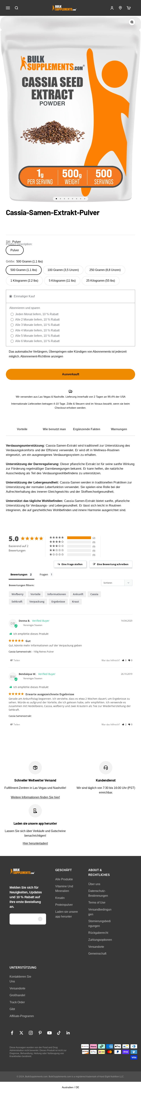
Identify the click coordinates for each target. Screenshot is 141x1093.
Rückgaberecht (98, 932)
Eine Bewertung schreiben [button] (113, 564)
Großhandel (17, 995)
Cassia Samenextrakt (20, 651)
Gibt (12, 1009)
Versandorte (96, 946)
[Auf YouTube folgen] (49, 1032)
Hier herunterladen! (35, 843)
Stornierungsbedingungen (99, 923)
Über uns (94, 884)
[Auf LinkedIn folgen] (68, 1032)
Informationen (56, 594)
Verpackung (36, 601)
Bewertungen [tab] (18, 574)
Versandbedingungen (99, 912)
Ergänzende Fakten (86, 429)
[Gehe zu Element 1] (56, 198)
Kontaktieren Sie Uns (20, 979)
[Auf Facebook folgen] (12, 1032)
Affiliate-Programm (22, 1016)
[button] (124, 660)
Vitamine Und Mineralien (64, 889)
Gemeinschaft (97, 953)
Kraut (75, 601)
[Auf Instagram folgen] (30, 1032)
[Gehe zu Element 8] (84, 198)
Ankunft (78, 594)
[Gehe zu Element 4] (68, 198)
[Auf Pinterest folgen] (40, 1032)
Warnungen (119, 429)
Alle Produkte (64, 879)
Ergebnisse (58, 601)
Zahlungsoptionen (100, 939)
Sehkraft (17, 601)
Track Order (17, 1002)
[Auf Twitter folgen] (21, 1032)
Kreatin (60, 897)
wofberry (18, 594)
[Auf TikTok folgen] (58, 1032)
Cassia (94, 594)
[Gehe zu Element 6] (76, 198)
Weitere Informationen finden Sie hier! (35, 797)
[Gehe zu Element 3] (64, 198)
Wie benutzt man (54, 429)
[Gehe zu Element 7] (80, 198)
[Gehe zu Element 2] (60, 198)
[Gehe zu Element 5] (72, 198)
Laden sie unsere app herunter (66, 914)
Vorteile (22, 429)
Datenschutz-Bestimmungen (98, 893)
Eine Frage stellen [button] (72, 564)
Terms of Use (96, 902)
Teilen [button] (16, 660)
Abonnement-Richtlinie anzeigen (41, 356)
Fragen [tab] (44, 574)
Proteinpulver (64, 904)
